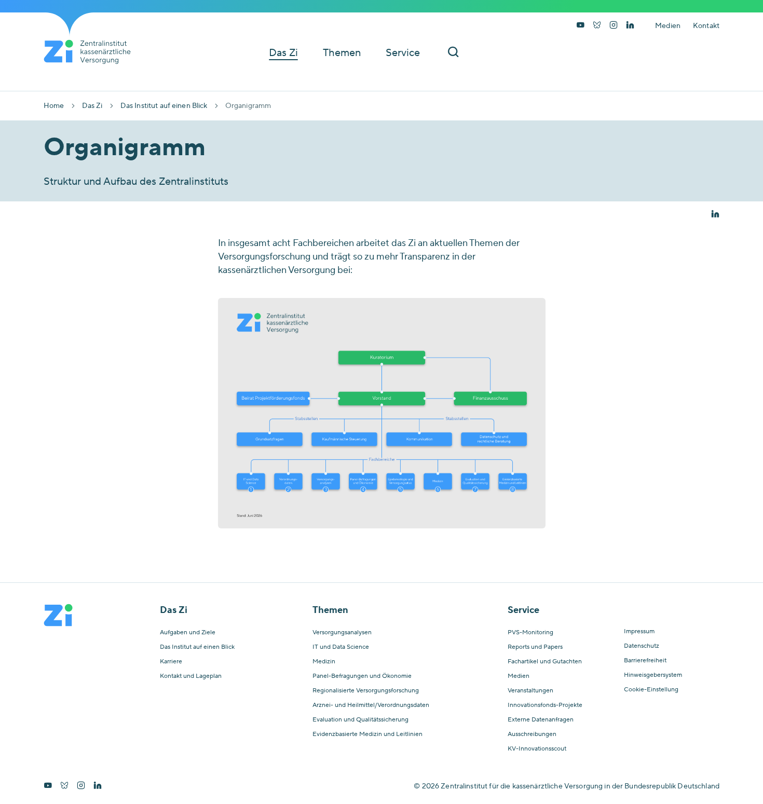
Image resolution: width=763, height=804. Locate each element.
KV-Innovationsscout (537, 749)
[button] (715, 215)
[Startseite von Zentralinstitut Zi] (91, 52)
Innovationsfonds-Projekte (545, 705)
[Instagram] (613, 26)
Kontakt (706, 26)
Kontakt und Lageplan (191, 676)
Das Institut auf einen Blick (164, 106)
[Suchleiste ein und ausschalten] (453, 53)
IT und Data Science (340, 647)
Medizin (323, 662)
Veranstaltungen (530, 691)
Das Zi (92, 106)
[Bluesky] (597, 26)
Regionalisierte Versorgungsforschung (365, 691)
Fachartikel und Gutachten (545, 662)
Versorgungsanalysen (342, 633)
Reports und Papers (535, 647)
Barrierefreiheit (645, 661)
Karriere (171, 662)
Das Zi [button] (283, 53)
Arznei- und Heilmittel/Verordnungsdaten (370, 705)
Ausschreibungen (532, 734)
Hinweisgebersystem (653, 675)
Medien (667, 26)
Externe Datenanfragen (541, 720)
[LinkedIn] (630, 26)
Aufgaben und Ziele (187, 633)
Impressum (639, 632)
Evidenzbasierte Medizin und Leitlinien (367, 734)
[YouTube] (580, 26)
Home (54, 106)
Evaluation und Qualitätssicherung (360, 720)
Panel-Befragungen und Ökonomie (362, 676)
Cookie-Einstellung (651, 690)
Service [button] (403, 53)
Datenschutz (641, 646)
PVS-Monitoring (530, 633)
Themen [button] (342, 53)
